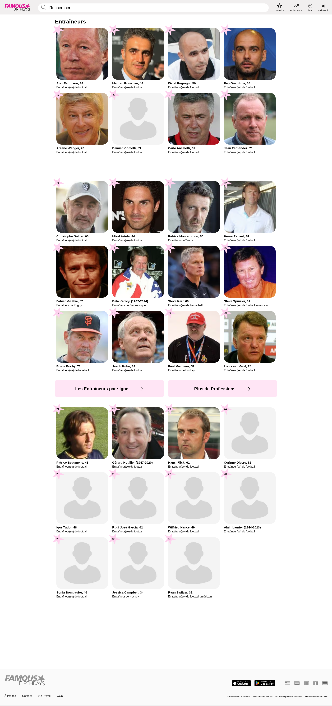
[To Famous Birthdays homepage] (17, 7)
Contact (27, 695)
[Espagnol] (296, 683)
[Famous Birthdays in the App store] (241, 683)
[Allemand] (325, 683)
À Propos (10, 695)
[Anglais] (287, 683)
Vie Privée (44, 695)
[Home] (84, 680)
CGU (60, 695)
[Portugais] (306, 683)
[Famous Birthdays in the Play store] (264, 683)
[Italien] (315, 683)
